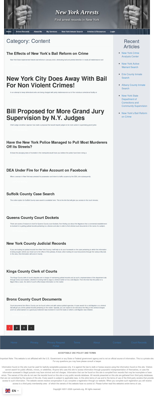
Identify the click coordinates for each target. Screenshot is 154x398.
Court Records (139, 342)
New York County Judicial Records (36, 243)
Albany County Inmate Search (133, 86)
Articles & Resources (96, 32)
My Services (51, 32)
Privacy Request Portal (56, 344)
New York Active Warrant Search (130, 65)
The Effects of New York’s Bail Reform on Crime (47, 53)
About (96, 342)
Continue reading (19, 64)
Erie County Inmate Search (132, 75)
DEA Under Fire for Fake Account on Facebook (46, 170)
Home (8, 32)
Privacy (34, 342)
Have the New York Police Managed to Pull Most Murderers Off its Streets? (56, 144)
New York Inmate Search (72, 32)
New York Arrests (77, 12)
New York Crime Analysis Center (130, 54)
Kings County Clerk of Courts (31, 271)
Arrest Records (22, 32)
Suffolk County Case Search (30, 193)
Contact (117, 342)
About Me (38, 32)
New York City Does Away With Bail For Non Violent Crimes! (56, 81)
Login (112, 32)
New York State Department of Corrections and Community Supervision (134, 101)
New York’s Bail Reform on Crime (134, 114)
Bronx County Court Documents (34, 299)
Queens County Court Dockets (32, 217)
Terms (77, 342)
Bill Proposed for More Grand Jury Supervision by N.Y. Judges (55, 114)
